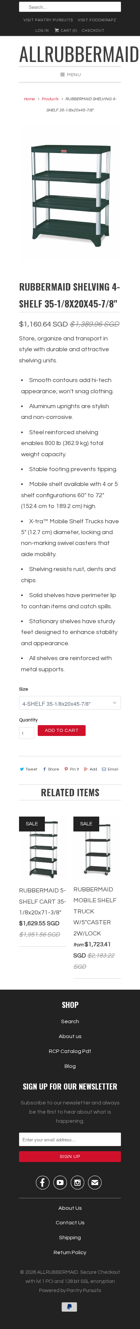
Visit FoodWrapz (97, 20)
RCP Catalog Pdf (70, 1051)
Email (113, 769)
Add (93, 769)
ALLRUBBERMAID (70, 53)
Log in (42, 31)
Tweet (31, 769)
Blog (70, 1066)
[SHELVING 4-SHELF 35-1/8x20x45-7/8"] (70, 193)
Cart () (68, 31)
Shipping (70, 1237)
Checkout (93, 31)
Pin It (74, 769)
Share (53, 769)
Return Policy (70, 1252)
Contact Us (70, 1222)
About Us (70, 1208)
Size (23, 689)
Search (70, 1021)
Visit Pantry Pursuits (48, 20)
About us (70, 1036)
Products (49, 99)
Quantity (28, 720)
